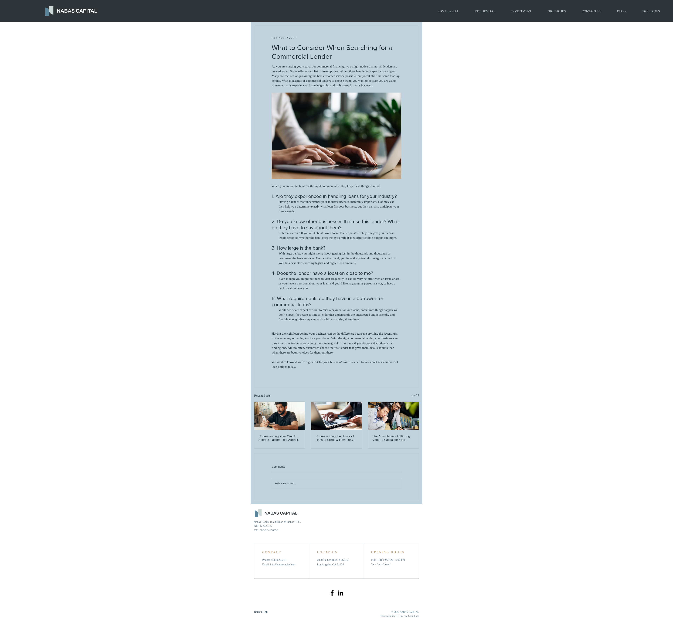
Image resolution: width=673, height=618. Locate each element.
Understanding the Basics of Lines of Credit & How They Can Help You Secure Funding (336, 438)
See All (415, 395)
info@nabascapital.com (283, 564)
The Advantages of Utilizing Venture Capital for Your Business (391, 438)
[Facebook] (332, 593)
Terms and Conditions (408, 616)
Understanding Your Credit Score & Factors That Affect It (279, 438)
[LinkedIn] (340, 593)
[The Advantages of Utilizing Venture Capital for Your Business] (393, 416)
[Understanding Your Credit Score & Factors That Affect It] (279, 416)
